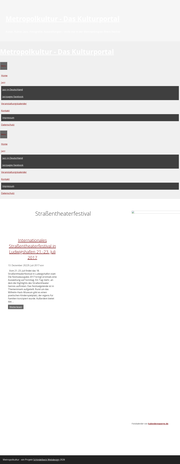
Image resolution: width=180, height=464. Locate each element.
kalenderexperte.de (158, 423)
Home (4, 75)
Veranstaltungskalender (14, 103)
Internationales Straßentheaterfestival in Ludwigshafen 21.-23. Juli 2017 (32, 248)
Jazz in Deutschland (12, 89)
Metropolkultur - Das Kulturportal (63, 18)
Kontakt (5, 110)
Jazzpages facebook (12, 96)
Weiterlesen (15, 306)
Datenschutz (7, 124)
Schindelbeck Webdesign (46, 459)
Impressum (8, 117)
